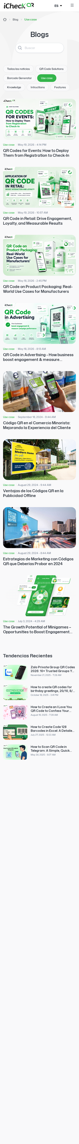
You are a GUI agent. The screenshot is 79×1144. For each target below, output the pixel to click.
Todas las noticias (18, 69)
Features (60, 87)
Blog (15, 19)
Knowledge (14, 87)
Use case (47, 78)
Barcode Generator (19, 78)
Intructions (38, 87)
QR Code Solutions (51, 69)
